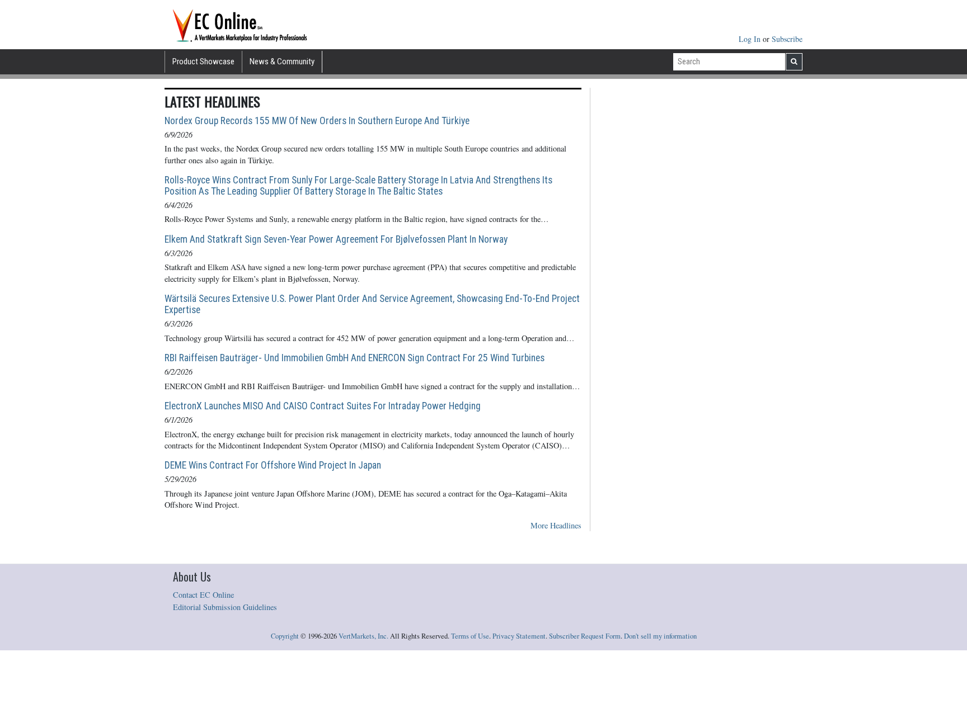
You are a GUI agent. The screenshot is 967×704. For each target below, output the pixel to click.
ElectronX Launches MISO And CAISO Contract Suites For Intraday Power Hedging (323, 406)
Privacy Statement (519, 636)
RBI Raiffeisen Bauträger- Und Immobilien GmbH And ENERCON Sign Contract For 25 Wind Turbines (354, 357)
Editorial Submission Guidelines (225, 607)
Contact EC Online (203, 594)
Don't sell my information (660, 636)
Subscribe (787, 39)
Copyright (285, 636)
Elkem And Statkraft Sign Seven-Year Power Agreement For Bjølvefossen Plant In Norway (336, 239)
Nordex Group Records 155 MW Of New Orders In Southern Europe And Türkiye (317, 120)
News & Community (282, 61)
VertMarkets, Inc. (363, 636)
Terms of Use (470, 636)
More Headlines (556, 525)
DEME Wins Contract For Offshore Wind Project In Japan (273, 465)
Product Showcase (203, 61)
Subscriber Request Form (585, 636)
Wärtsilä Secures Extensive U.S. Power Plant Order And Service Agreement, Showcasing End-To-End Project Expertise (372, 304)
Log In (751, 39)
